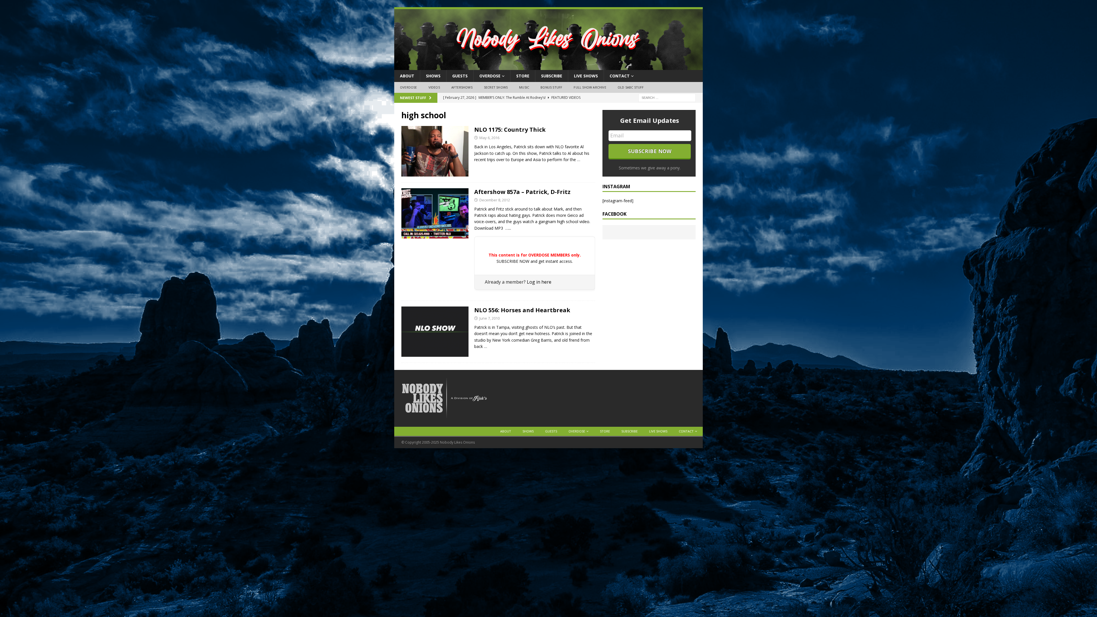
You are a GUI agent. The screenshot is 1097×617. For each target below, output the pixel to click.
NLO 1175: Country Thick (510, 129)
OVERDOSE (490, 76)
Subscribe (551, 76)
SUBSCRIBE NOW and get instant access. (535, 261)
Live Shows (586, 76)
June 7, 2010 (489, 318)
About (407, 76)
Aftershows (462, 87)
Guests (460, 76)
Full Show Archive (590, 87)
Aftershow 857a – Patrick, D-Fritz (522, 192)
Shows (433, 76)
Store (522, 76)
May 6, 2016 (489, 137)
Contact (620, 76)
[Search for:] (667, 97)
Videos (434, 87)
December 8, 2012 (494, 200)
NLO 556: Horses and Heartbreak (522, 310)
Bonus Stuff (551, 87)
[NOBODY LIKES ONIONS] (548, 66)
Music (524, 87)
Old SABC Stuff (631, 87)
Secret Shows (496, 87)
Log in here (539, 282)
